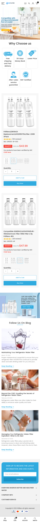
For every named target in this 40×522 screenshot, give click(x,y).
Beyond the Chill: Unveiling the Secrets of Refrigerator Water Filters (18, 394)
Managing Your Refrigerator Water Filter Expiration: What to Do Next (17, 435)
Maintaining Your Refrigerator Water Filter (18, 352)
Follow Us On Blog (20, 323)
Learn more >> (27, 307)
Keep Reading (7, 366)
